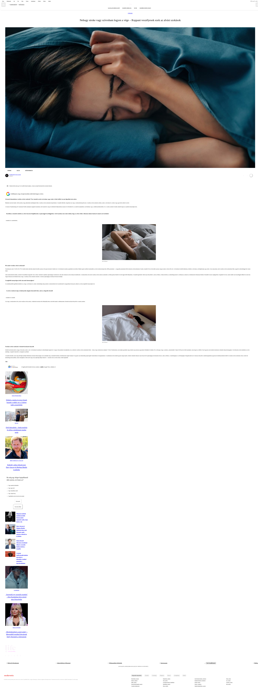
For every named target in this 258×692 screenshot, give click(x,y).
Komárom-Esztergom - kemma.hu (200, 680)
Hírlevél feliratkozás (13, 663)
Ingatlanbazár (33, 1)
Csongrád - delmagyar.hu (135, 686)
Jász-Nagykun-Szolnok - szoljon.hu (200, 678)
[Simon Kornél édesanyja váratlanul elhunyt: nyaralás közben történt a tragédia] (10, 544)
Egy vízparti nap (12, 493)
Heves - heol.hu (165, 686)
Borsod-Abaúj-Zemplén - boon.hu (136, 684)
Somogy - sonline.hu (198, 684)
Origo (3, 1)
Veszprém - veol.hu (229, 682)
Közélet (146, 675)
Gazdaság (154, 675)
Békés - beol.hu (133, 682)
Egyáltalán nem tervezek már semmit (16, 496)
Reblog (44, 1)
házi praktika (16, 395)
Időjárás (21, 4)
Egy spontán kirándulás (13, 485)
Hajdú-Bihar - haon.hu (166, 684)
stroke (130, 13)
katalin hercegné (114, 8)
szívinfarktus (29, 170)
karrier (16, 590)
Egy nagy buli (12, 488)
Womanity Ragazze (15, 174)
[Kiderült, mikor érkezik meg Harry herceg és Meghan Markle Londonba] (16, 447)
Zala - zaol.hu (228, 684)
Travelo (27, 1)
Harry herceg (126, 8)
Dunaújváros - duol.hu (166, 678)
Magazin (162, 675)
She (18, 1)
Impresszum (164, 663)
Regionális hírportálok (136, 675)
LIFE (42, 367)
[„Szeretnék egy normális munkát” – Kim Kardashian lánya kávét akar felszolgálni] (16, 577)
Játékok (49, 1)
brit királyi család (16, 460)
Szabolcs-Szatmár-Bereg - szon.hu (200, 686)
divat (16, 423)
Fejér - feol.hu (165, 680)
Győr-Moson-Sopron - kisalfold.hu (168, 682)
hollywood (16, 627)
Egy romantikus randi (13, 490)
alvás (18, 170)
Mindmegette (9, 1)
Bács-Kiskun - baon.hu (135, 678)
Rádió (184, 675)
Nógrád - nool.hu (197, 682)
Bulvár (169, 675)
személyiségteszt (145, 8)
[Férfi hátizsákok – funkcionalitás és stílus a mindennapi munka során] (16, 415)
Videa (22, 1)
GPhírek (39, 1)
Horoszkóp (13, 4)
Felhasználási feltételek (115, 663)
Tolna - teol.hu (228, 678)
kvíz (135, 8)
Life (14, 1)
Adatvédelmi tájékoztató (63, 663)
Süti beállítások (210, 663)
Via (6, 361)
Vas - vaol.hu (228, 680)
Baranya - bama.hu (134, 680)
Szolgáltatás (176, 675)
